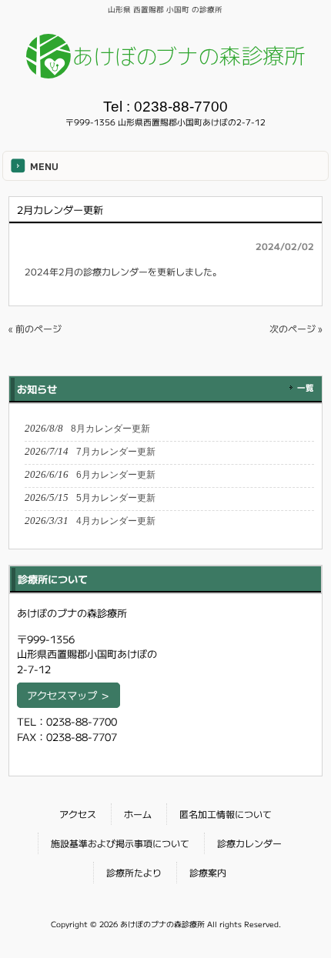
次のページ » (296, 328)
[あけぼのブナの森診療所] (166, 72)
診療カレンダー (115, 271)
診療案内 (207, 872)
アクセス (77, 813)
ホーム (138, 813)
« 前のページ (35, 328)
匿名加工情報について (225, 813)
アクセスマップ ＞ (68, 695)
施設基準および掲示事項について (120, 843)
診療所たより (134, 872)
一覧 (305, 387)
